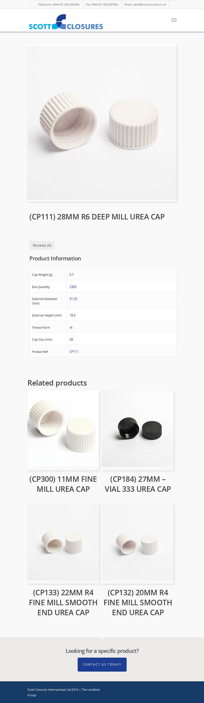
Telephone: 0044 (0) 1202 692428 (58, 4)
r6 (70, 327)
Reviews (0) (42, 245)
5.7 (71, 274)
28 (71, 339)
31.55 (73, 299)
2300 (72, 287)
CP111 (74, 351)
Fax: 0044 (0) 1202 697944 (102, 4)
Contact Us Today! (102, 664)
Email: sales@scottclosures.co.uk (145, 4)
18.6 (72, 315)
